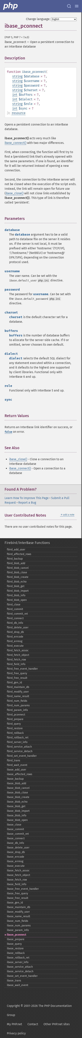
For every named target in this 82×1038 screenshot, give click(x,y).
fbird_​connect (15, 618)
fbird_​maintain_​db (18, 687)
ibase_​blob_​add (16, 783)
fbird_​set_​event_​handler (22, 756)
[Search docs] (69, 6)
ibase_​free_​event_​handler (23, 889)
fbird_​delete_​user (17, 627)
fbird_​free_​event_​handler (22, 668)
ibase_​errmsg (15, 861)
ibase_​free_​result (17, 898)
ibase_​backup (15, 778)
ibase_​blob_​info (16, 815)
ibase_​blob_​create (18, 797)
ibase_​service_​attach (20, 966)
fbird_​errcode (15, 636)
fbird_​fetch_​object (18, 655)
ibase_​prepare (15, 939)
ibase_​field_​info (16, 884)
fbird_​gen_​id (14, 682)
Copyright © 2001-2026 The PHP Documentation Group (39, 1010)
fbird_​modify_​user (18, 691)
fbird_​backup (15, 558)
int (14, 94)
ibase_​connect (16, 838)
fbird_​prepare (15, 719)
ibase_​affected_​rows (19, 774)
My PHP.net (14, 1024)
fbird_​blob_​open (17, 600)
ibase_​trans (14, 980)
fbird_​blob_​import (18, 590)
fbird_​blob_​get (15, 586)
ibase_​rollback (16, 953)
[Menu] (76, 6)
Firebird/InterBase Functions (27, 543)
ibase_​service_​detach (20, 971)
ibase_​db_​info (15, 843)
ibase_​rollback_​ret (18, 957)
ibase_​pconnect (16, 934)
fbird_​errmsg (14, 641)
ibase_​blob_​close (17, 792)
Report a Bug (27, 502)
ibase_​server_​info (17, 962)
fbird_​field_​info (16, 664)
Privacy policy (16, 1033)
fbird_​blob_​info (16, 595)
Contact (32, 1024)
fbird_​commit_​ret (17, 613)
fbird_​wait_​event (17, 765)
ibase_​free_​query (17, 893)
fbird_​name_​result (18, 696)
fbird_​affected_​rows (19, 554)
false (8, 432)
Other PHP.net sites (56, 1024)
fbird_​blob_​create (17, 577)
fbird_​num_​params (18, 705)
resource (18, 113)
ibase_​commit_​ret (18, 833)
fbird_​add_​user (16, 549)
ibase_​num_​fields (17, 921)
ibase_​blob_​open (17, 820)
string (17, 76)
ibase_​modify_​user (18, 911)
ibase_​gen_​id (15, 902)
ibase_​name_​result (18, 916)
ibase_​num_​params (19, 925)
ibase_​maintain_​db (18, 907)
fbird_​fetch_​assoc (18, 650)
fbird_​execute (15, 645)
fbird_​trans (13, 760)
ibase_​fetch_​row (17, 879)
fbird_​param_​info (17, 710)
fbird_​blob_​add (16, 563)
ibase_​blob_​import (18, 811)
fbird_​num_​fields (17, 701)
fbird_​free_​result (17, 678)
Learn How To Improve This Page (27, 498)
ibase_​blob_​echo (17, 801)
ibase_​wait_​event (17, 985)
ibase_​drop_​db (16, 852)
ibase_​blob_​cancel (18, 788)
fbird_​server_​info (17, 742)
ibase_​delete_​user (18, 847)
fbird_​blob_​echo (17, 581)
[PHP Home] (10, 6)
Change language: (38, 19)
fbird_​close (13, 604)
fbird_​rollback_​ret (17, 737)
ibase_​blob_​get (16, 806)
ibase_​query (14, 944)
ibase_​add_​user (16, 769)
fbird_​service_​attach (19, 746)
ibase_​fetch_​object (18, 875)
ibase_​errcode (15, 856)
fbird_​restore (15, 728)
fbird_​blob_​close (17, 572)
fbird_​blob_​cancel (18, 568)
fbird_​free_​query (17, 673)
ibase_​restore (15, 948)
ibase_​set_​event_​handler (22, 976)
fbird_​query (14, 723)
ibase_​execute (16, 866)
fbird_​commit (15, 609)
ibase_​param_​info (18, 930)
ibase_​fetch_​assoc (18, 870)
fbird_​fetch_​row (16, 659)
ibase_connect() (15, 143)
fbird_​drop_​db (15, 632)
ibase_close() (14, 193)
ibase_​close (14, 824)
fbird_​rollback (15, 733)
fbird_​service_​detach (19, 751)
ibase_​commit (15, 829)
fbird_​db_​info (15, 623)
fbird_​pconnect (16, 714)
